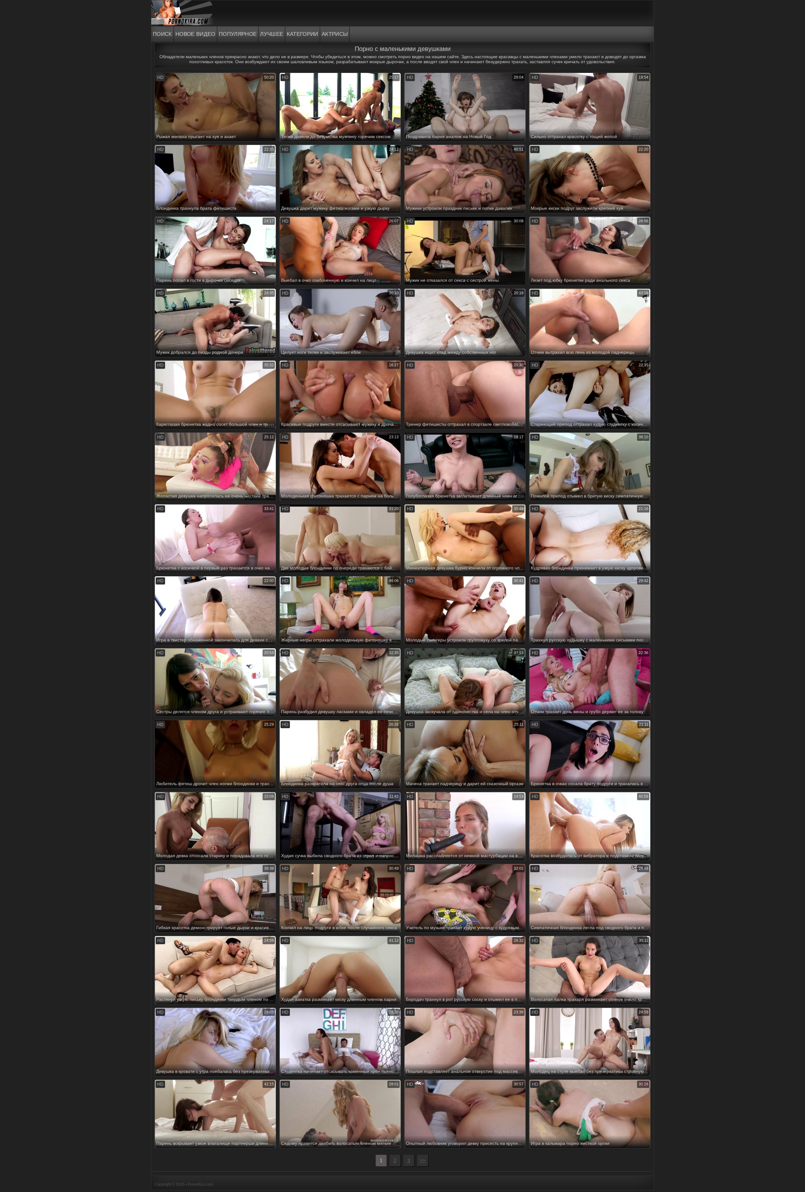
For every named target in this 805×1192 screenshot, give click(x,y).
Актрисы (335, 34)
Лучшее (271, 34)
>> (422, 1160)
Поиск (162, 34)
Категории (302, 34)
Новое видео (195, 34)
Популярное (238, 34)
